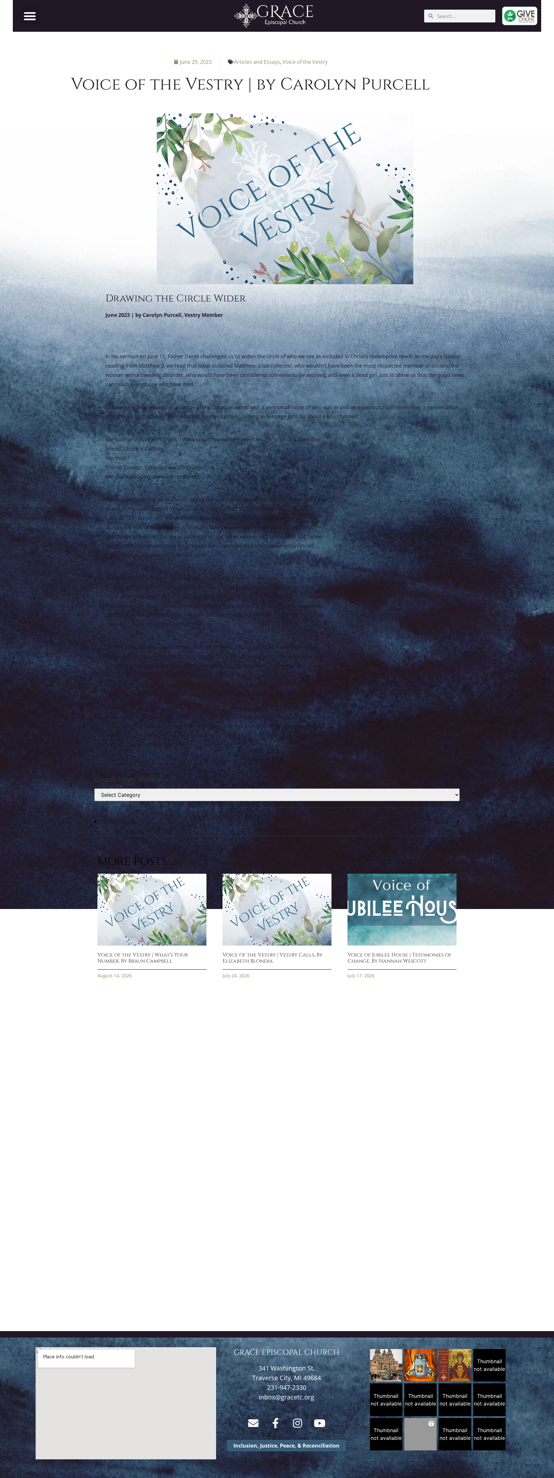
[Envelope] (253, 1423)
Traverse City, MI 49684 (286, 1377)
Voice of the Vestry (305, 61)
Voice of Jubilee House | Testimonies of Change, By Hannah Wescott (399, 957)
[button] (29, 16)
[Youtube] (319, 1423)
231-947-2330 (286, 1387)
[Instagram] (297, 1423)
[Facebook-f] (275, 1423)
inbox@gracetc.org (286, 1397)
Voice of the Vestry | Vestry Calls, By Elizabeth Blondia (272, 957)
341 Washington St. (286, 1368)
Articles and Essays (257, 61)
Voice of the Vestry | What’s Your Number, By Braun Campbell (142, 957)
